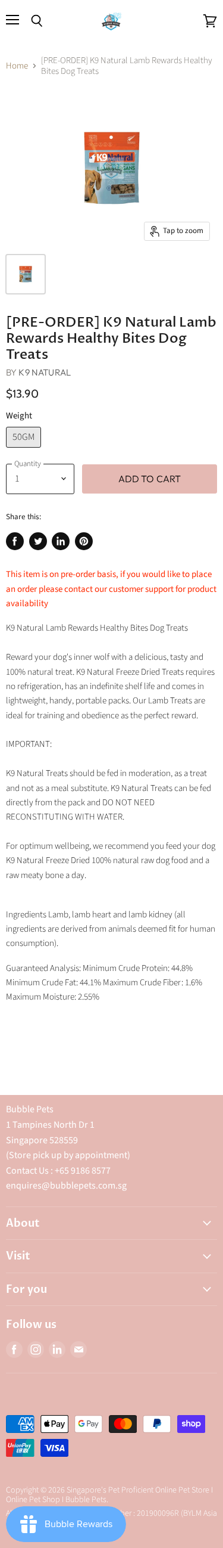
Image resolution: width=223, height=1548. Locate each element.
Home (17, 66)
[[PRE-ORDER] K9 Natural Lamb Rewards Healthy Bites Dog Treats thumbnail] (26, 274)
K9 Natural (44, 372)
